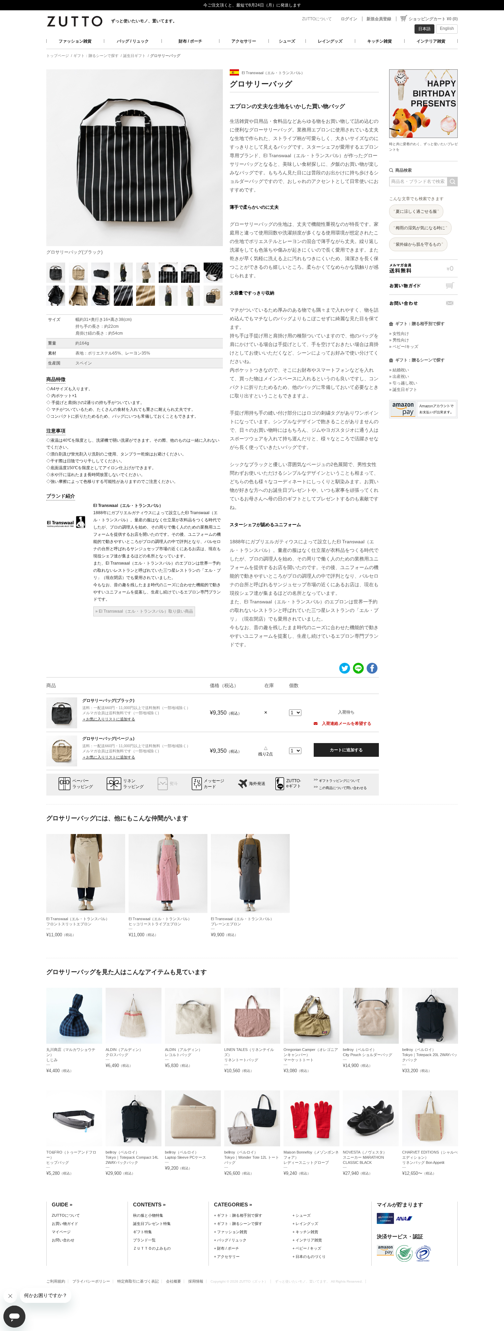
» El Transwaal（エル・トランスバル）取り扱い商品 (144, 611)
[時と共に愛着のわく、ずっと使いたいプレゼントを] (423, 67)
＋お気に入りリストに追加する (108, 719)
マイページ (61, 1232)
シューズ (287, 41)
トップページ (57, 56)
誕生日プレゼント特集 (152, 1224)
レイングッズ (330, 41)
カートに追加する (346, 750)
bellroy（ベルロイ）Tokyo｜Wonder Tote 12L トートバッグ (251, 1157)
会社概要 (173, 1281)
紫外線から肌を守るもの (418, 244)
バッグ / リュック (133, 41)
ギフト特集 (142, 1232)
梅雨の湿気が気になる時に (420, 227)
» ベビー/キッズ (403, 346)
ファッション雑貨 (75, 41)
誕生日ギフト (134, 56)
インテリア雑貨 (431, 41)
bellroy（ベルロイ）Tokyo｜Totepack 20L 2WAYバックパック (429, 1055)
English (447, 28)
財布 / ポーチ (190, 41)
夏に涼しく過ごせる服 (416, 211)
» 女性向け (399, 333)
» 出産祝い (399, 376)
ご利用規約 (55, 1281)
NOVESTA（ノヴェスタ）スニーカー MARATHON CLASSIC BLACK (365, 1157)
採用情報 (195, 1281)
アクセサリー (243, 41)
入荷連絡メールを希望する (346, 723)
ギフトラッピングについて (339, 781)
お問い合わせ (423, 303)
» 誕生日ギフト (403, 389)
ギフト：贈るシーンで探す (96, 56)
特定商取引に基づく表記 (138, 1281)
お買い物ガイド (423, 285)
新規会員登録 (379, 18)
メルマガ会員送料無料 (423, 268)
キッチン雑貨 (379, 41)
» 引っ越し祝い (403, 383)
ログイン (349, 18)
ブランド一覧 (144, 1240)
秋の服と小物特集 (148, 1215)
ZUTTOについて (317, 18)
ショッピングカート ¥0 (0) (433, 18)
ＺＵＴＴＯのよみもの (152, 1248)
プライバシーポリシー (91, 1281)
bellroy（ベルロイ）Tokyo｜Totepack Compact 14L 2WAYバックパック (132, 1157)
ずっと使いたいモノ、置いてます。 (144, 21)
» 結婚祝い (399, 370)
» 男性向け (399, 340)
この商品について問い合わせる (343, 788)
